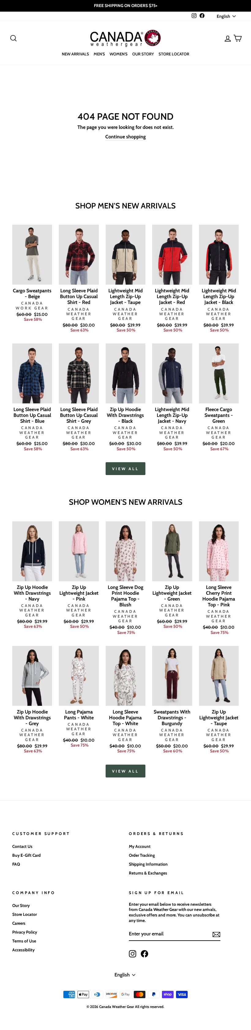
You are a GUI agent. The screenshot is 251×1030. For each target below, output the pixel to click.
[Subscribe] (216, 934)
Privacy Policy (24, 932)
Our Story (143, 53)
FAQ (16, 864)
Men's (99, 53)
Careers (18, 923)
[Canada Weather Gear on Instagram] (132, 953)
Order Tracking (142, 855)
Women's (119, 53)
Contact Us (22, 846)
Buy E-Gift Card (26, 855)
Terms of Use (24, 940)
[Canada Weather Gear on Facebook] (144, 953)
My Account (140, 846)
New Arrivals (75, 53)
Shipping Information (148, 864)
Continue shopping (125, 137)
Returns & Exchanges (148, 873)
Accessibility (23, 949)
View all (125, 468)
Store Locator (174, 53)
